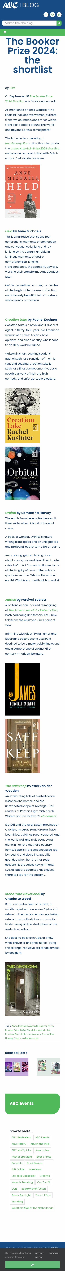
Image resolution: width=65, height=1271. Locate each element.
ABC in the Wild (40, 1144)
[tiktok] (59, 14)
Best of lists (44, 1156)
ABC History (19, 1144)
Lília (12, 88)
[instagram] (52, 14)
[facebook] (46, 14)
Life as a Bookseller (23, 1176)
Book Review (34, 1163)
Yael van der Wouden (26, 1038)
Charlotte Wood (36, 1030)
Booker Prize (46, 1026)
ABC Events (22, 1103)
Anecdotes (42, 1150)
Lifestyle (45, 1176)
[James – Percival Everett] (22, 665)
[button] (7, 1066)
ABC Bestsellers (21, 1137)
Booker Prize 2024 (15, 1030)
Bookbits (17, 1163)
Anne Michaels (20, 1026)
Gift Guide (18, 1169)
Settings (53, 1253)
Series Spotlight (21, 1195)
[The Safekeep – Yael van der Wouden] (22, 720)
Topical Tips (43, 1195)
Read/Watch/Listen (33, 1188)
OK (32, 1264)
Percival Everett (14, 1034)
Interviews (35, 1169)
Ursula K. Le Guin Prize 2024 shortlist (35, 148)
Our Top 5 (43, 1182)
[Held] (22, 166)
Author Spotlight (22, 1156)
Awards (33, 1026)
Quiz (14, 1188)
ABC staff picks (21, 1150)
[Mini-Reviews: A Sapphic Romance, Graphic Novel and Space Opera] (16, 1060)
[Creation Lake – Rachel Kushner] (22, 390)
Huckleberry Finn (16, 143)
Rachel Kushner (32, 1034)
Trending (17, 1201)
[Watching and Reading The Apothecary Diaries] (48, 1060)
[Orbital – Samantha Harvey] (22, 448)
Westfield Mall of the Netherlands (32, 1208)
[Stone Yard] (22, 964)
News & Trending (22, 1182)
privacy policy (39, 1255)
